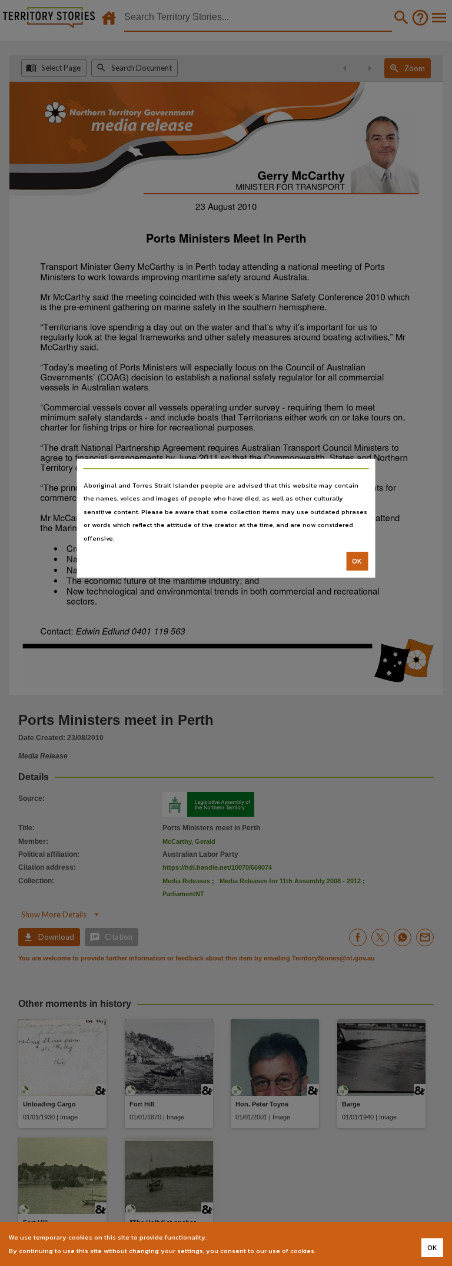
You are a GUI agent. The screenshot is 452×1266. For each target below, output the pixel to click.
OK (357, 561)
